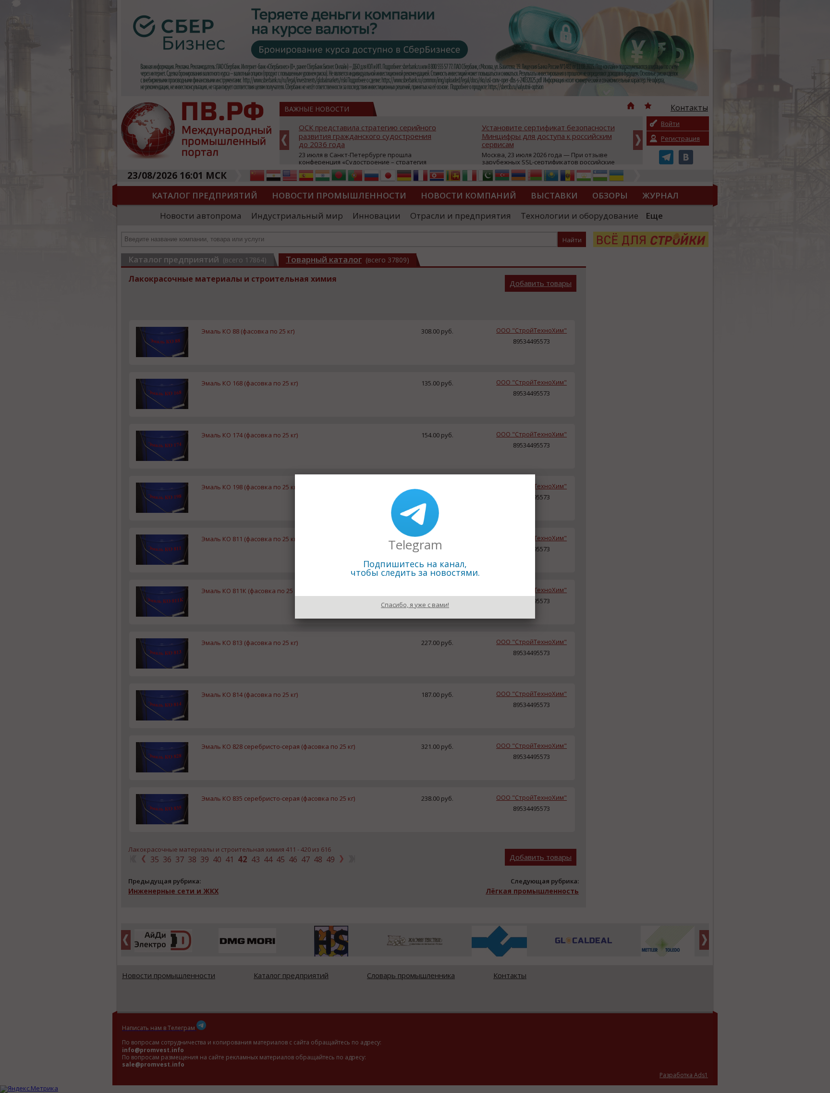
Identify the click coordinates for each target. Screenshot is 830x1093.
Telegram (415, 544)
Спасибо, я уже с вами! (415, 604)
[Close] (535, 474)
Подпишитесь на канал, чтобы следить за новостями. (415, 568)
